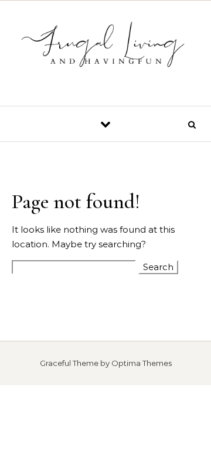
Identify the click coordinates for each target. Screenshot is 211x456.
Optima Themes (141, 363)
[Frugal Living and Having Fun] (105, 49)
